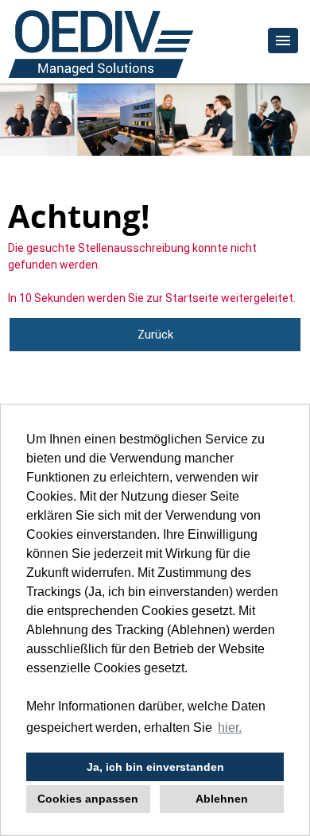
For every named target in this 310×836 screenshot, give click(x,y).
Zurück (155, 334)
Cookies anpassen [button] (87, 798)
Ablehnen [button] (222, 798)
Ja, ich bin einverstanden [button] (155, 767)
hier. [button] (230, 727)
